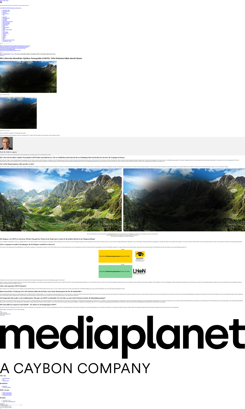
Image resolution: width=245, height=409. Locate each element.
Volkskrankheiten (6, 18)
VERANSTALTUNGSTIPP (8, 39)
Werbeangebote (6, 380)
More (4, 14)
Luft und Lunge (6, 13)
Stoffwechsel (5, 25)
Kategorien (2, 403)
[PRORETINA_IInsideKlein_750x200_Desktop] (122, 262)
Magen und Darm (6, 22)
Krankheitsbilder (7, 54)
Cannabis (4, 35)
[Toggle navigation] (21, 8)
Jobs (3, 379)
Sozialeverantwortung (7, 395)
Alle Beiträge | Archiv (7, 41)
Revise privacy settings (8, 407)
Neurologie (5, 20)
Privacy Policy (2, 407)
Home (1, 54)
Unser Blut (5, 19)
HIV (3, 38)
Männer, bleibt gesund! (7, 29)
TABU (4, 28)
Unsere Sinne (5, 31)
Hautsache (5, 16)
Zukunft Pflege (6, 33)
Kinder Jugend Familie (7, 393)
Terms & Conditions (7, 387)
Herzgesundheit (6, 27)
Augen (12, 54)
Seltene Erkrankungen (7, 392)
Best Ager (5, 12)
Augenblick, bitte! (6, 10)
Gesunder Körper (6, 378)
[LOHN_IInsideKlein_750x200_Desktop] (122, 277)
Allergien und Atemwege (8, 21)
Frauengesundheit (6, 23)
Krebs (4, 26)
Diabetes (4, 37)
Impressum (5, 386)
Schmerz (4, 34)
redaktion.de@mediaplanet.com (9, 401)
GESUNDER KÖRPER (10, 8)
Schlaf (4, 36)
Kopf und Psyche (6, 11)
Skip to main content (4, 0)
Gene (4, 30)
